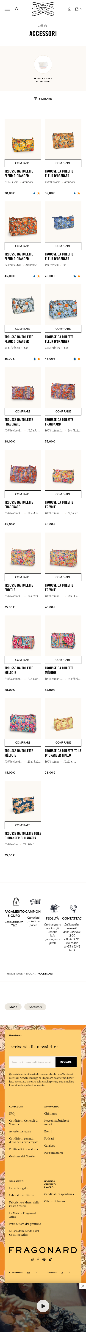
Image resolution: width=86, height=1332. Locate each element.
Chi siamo (50, 1113)
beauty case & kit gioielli (43, 80)
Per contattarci (53, 1152)
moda (13, 1007)
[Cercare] (16, 9)
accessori (35, 1007)
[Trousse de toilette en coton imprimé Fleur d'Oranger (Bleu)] (75, 276)
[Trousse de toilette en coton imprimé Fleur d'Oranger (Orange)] (34, 193)
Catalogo (49, 1145)
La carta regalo (18, 1188)
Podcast (49, 1138)
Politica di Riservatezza (23, 1149)
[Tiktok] (50, 1259)
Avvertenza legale (20, 1131)
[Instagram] (32, 1259)
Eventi (48, 1131)
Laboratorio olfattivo (22, 1195)
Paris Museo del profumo (25, 1224)
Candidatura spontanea (59, 1194)
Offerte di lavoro (54, 1201)
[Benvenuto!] (43, 8)
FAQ (11, 1113)
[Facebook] (38, 1259)
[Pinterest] (44, 1259)
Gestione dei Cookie (22, 1156)
